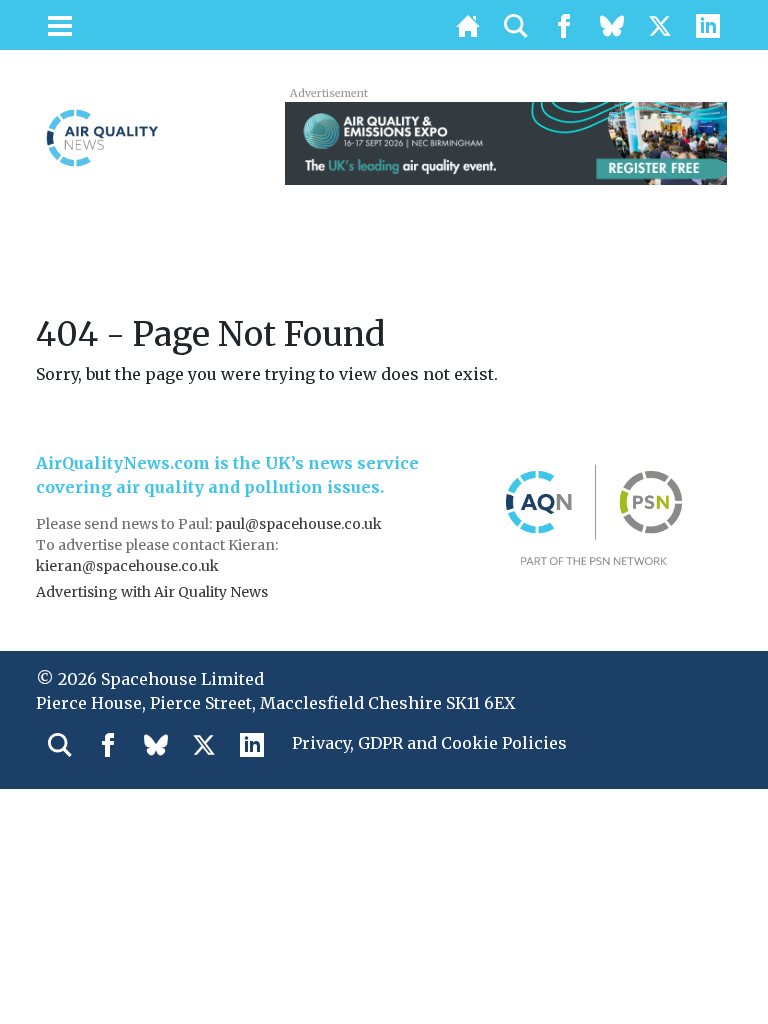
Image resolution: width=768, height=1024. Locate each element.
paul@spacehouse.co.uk (300, 524)
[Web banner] (506, 142)
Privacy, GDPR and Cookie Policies (429, 743)
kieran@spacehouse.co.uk (127, 566)
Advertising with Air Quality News (152, 592)
